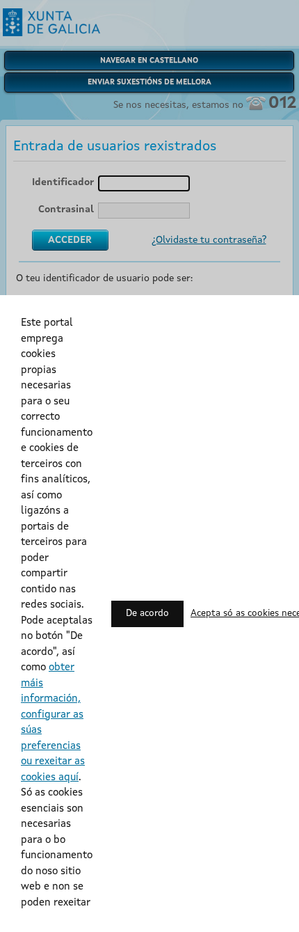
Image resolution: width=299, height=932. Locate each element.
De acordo (147, 613)
